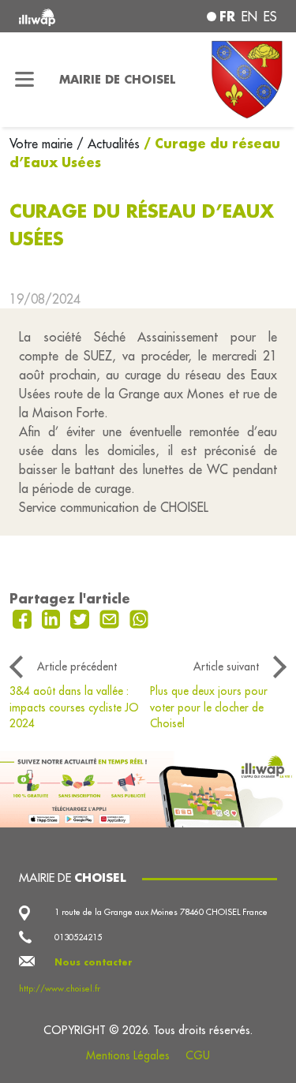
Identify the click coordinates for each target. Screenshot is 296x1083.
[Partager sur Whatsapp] (139, 618)
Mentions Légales (128, 1055)
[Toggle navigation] (25, 80)
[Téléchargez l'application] (148, 787)
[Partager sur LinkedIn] (53, 618)
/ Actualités (108, 143)
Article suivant (226, 666)
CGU (197, 1055)
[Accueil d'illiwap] (67, 16)
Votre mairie (43, 143)
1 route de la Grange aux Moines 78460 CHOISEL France (161, 911)
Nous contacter (93, 962)
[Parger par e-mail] (111, 618)
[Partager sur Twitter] (81, 618)
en (249, 16)
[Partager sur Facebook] (24, 618)
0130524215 (78, 937)
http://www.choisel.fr (59, 988)
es (270, 16)
